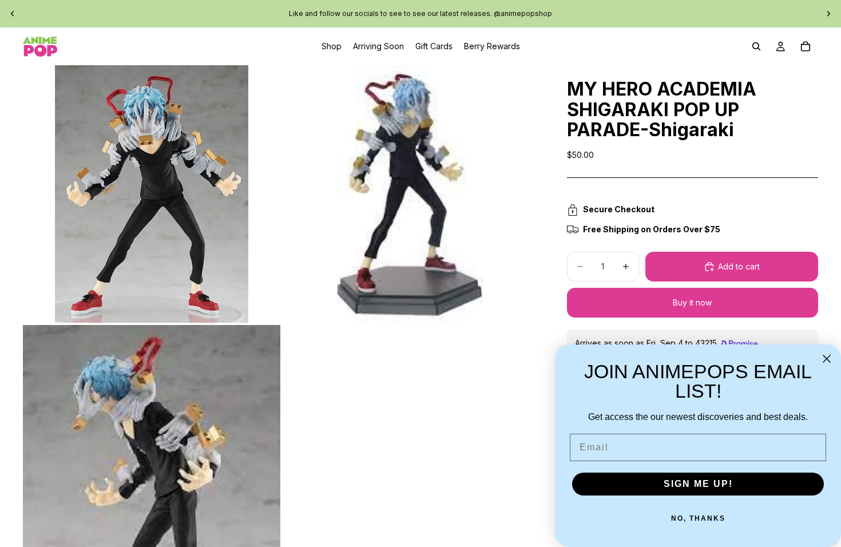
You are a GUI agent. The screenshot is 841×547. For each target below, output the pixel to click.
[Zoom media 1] (151, 194)
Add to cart (739, 266)
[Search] (756, 46)
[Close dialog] (826, 358)
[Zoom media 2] (410, 194)
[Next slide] (828, 13)
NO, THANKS (698, 518)
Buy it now (692, 302)
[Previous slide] (12, 13)
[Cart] (805, 46)
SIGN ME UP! (698, 484)
